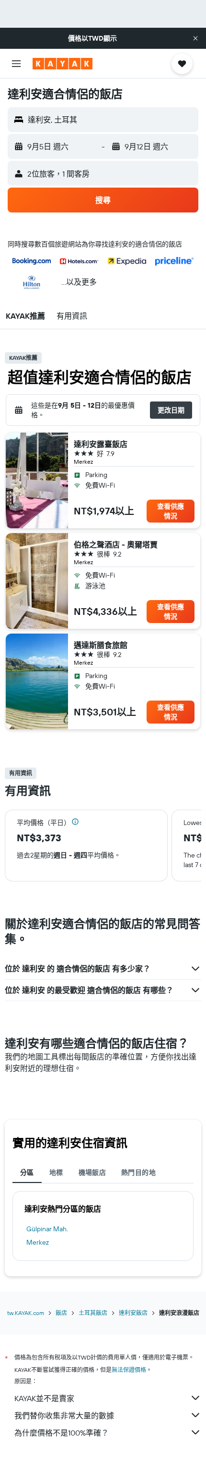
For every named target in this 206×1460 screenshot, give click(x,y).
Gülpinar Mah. (47, 1229)
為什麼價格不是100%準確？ (61, 1433)
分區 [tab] (27, 1172)
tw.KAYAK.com (25, 1312)
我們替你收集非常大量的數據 (64, 1415)
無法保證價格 (129, 1369)
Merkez (37, 1242)
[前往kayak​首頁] (62, 63)
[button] (195, 38)
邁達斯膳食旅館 (100, 645)
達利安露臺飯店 (100, 444)
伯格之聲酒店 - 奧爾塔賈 (116, 544)
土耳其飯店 (93, 1312)
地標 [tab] (56, 1172)
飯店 (61, 1312)
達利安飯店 (133, 1312)
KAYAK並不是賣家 (44, 1398)
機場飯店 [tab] (92, 1172)
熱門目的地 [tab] (138, 1172)
